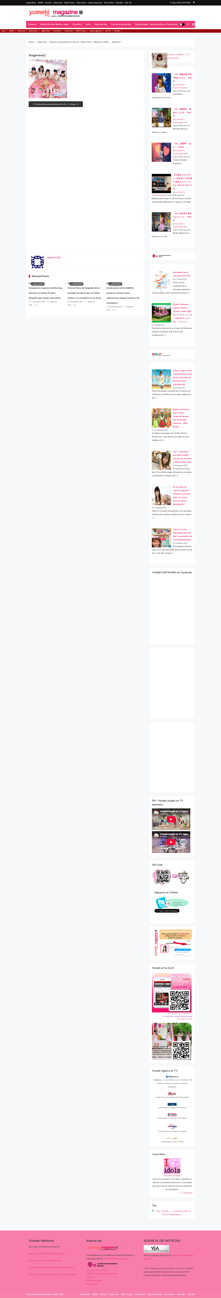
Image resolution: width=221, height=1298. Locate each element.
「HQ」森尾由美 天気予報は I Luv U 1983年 (182, 77)
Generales (57, 31)
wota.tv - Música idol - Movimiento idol (45, 1260)
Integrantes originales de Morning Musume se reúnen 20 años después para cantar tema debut (45, 293)
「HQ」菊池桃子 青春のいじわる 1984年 (182, 112)
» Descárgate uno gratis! (184, 1019)
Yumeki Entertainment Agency (116, 1259)
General (48, 3)
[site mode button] (182, 24)
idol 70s (108, 31)
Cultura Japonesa (95, 3)
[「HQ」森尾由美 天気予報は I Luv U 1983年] (161, 83)
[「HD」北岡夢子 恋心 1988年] (161, 152)
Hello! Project (69, 3)
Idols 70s (128, 3)
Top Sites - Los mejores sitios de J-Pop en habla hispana (53, 1274)
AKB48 (40, 3)
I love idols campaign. (172, 1175)
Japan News (31, 3)
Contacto (32, 24)
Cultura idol (57, 3)
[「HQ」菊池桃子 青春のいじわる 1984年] (161, 117)
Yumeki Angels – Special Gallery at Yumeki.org (156, 24)
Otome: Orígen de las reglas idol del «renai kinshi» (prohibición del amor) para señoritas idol (182, 377)
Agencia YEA (54, 257)
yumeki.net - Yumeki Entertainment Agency (47, 1254)
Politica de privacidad (121, 24)
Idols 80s (119, 3)
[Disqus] (85, 143)
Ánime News (109, 3)
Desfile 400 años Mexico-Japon (54, 24)
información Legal (93, 1280)
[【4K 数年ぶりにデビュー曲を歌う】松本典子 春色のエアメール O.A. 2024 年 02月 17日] (161, 183)
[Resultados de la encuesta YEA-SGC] (161, 281)
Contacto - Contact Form (97, 1270)
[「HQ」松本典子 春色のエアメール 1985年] (161, 222)
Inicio (88, 24)
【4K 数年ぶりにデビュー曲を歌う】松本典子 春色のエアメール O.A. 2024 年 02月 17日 (182, 182)
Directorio (77, 24)
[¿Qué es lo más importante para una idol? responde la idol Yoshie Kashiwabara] (161, 538)
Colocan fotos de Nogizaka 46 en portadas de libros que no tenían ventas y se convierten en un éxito (84, 293)
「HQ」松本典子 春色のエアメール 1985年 (182, 217)
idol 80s (117, 31)
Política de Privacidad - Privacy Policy (101, 1274)
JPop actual (81, 3)
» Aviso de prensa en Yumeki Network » (179, 1013)
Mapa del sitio (101, 24)
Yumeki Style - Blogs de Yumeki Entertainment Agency (51, 1267)
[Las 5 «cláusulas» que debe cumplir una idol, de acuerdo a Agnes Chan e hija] (161, 460)
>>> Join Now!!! (185, 1193)
